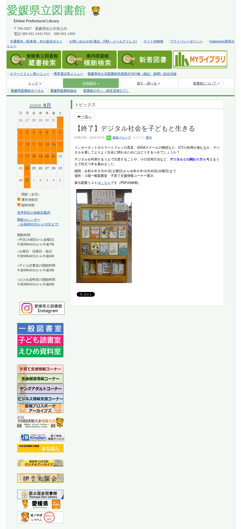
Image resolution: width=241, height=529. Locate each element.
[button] (91, 83)
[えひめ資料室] (40, 351)
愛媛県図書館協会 (63, 90)
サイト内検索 (153, 41)
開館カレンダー (28, 219)
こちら (106, 182)
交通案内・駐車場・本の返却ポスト (36, 41)
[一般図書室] (40, 328)
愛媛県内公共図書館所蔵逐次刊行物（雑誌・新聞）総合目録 (132, 73)
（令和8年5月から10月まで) (38, 224)
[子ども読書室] (40, 340)
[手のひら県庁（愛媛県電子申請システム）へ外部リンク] (40, 516)
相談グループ (121, 137)
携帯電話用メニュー (68, 73)
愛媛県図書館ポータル (27, 90)
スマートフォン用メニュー (29, 73)
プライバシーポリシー (186, 41)
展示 (149, 137)
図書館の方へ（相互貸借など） (106, 90)
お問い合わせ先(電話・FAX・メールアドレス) (103, 41)
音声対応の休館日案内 (33, 212)
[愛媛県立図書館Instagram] (42, 307)
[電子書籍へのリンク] (42, 436)
